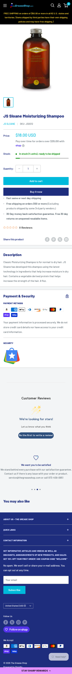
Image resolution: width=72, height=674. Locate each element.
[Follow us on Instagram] (18, 622)
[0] (66, 5)
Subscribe (14, 589)
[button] (36, 670)
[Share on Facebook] (47, 239)
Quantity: (8, 168)
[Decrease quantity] (19, 168)
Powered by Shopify (12, 667)
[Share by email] (66, 239)
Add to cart (36, 181)
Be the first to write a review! (36, 435)
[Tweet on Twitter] (60, 239)
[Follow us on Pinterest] (24, 622)
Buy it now (36, 191)
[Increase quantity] (37, 168)
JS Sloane (9, 123)
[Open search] (52, 5)
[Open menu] (5, 5)
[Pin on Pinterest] (53, 239)
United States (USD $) (15, 605)
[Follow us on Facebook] (5, 622)
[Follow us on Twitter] (12, 622)
